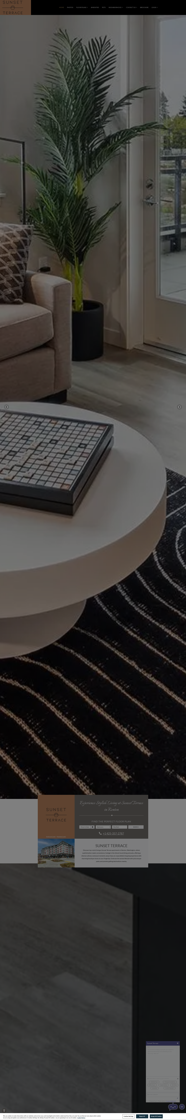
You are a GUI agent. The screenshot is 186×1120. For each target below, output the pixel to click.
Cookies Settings (128, 1116)
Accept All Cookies (156, 1116)
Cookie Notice (81, 1118)
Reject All (142, 1116)
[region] (93, 1116)
